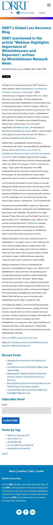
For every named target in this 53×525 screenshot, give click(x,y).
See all (4, 454)
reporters (6, 346)
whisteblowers (35, 343)
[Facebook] (26, 512)
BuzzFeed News (29, 138)
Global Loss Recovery (18, 436)
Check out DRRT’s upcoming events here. (20, 338)
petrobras (23, 346)
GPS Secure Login (27, 13)
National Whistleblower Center (18, 131)
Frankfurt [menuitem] (22, 471)
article (45, 343)
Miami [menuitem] (12, 471)
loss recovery (13, 343)
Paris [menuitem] (31, 471)
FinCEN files (31, 223)
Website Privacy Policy (11, 479)
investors (24, 343)
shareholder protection (18, 449)
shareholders (14, 442)
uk (29, 346)
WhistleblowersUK (21, 127)
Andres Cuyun (17, 69)
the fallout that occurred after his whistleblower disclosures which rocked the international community (26, 153)
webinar (14, 346)
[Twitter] (19, 512)
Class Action (14, 439)
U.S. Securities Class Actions (20, 445)
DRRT (35, 85)
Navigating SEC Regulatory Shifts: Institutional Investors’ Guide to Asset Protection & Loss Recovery (26, 377)
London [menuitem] (40, 471)
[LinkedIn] (32, 512)
